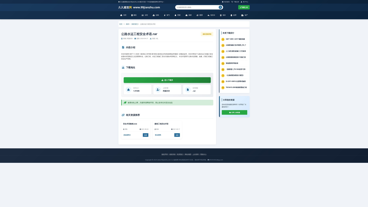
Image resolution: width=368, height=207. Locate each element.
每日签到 (227, 2)
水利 (146, 15)
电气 (168, 15)
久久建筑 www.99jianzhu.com (139, 7)
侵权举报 (172, 154)
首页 (124, 15)
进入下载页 (168, 80)
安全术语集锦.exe (130, 124)
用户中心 (245, 2)
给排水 (212, 15)
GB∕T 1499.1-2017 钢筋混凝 (235, 39)
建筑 (135, 15)
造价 (224, 15)
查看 (145, 135)
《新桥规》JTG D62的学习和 (235, 69)
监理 (234, 15)
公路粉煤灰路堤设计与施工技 (236, 57)
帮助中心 (203, 154)
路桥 (190, 15)
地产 (246, 15)
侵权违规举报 (207, 34)
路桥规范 (135, 24)
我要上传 (245, 7)
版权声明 (165, 154)
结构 (157, 15)
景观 (178, 15)
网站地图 (188, 154)
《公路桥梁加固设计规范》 (235, 75)
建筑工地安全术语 (161, 124)
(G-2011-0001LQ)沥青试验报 (236, 81)
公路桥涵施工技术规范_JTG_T (236, 45)
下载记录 (236, 2)
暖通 (201, 15)
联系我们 (180, 154)
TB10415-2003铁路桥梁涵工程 (236, 87)
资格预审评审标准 (232, 63)
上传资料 (196, 154)
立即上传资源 (235, 112)
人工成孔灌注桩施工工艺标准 (236, 51)
